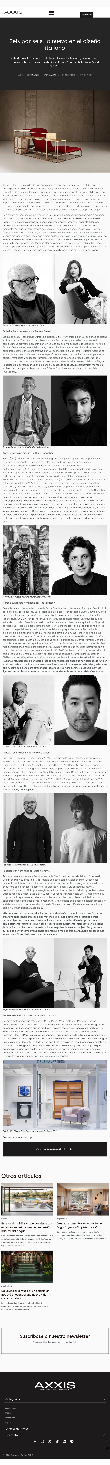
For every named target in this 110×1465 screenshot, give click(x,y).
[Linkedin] (66, 1443)
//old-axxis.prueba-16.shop (17, 1137)
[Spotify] (73, 1443)
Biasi (58, 336)
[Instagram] (44, 1443)
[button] (71, 1149)
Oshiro (39, 758)
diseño (91, 185)
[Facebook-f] (36, 1443)
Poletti (55, 1021)
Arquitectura (62, 1219)
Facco (6, 458)
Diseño (4, 1219)
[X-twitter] (51, 1443)
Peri (32, 879)
